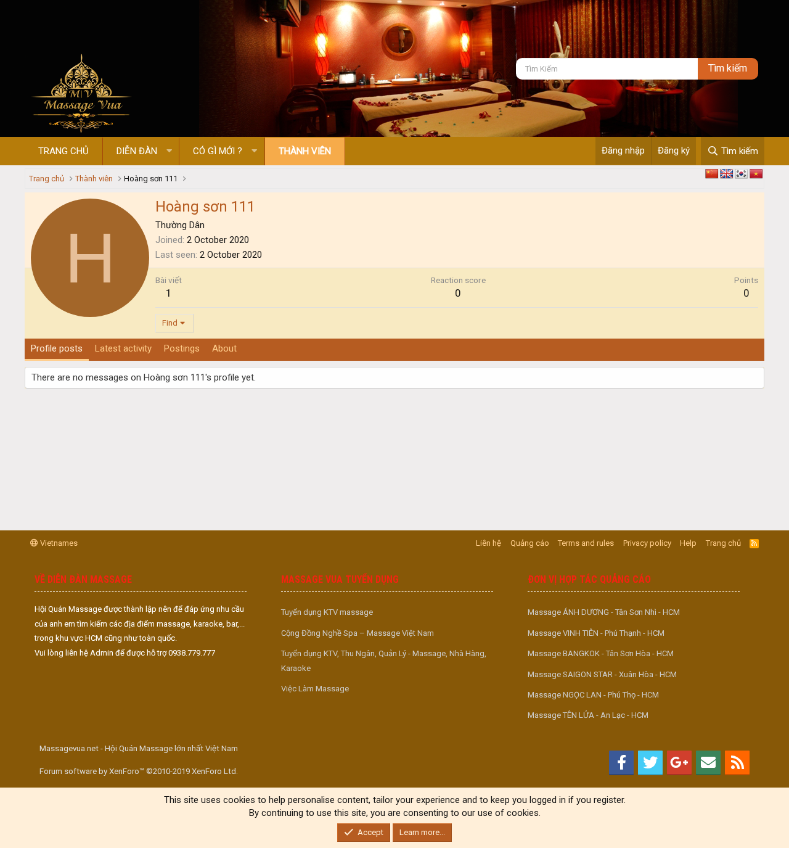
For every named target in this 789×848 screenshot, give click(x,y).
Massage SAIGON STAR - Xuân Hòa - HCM (602, 674)
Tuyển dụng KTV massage (327, 612)
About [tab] (224, 348)
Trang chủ (63, 151)
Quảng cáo (529, 543)
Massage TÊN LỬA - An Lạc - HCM (588, 715)
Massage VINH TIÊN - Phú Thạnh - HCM (596, 633)
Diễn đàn (137, 151)
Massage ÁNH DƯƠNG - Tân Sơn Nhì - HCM (604, 612)
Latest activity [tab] (123, 348)
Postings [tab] (182, 348)
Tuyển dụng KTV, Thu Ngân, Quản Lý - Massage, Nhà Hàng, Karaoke (383, 660)
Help (688, 543)
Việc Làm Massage (315, 688)
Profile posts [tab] (57, 348)
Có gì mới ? (217, 151)
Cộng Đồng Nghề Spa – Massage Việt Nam (357, 633)
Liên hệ (488, 543)
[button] (169, 151)
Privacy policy (647, 543)
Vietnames (58, 543)
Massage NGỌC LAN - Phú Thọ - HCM (593, 694)
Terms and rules (586, 543)
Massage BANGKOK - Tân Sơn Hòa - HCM (601, 653)
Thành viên (305, 151)
